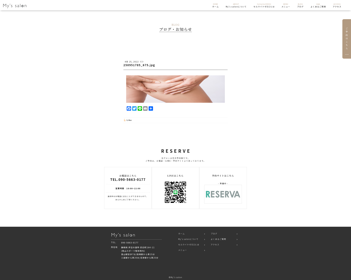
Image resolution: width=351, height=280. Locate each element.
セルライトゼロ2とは (188, 244)
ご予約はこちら (346, 38)
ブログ (214, 233)
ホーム (181, 233)
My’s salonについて (188, 239)
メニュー (182, 250)
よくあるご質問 (218, 239)
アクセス (215, 244)
